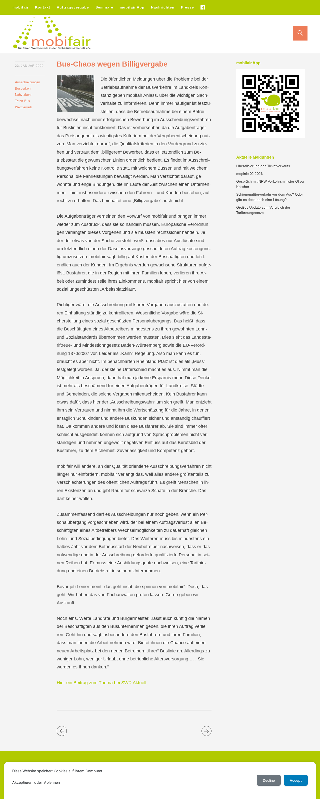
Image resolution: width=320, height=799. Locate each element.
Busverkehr (23, 88)
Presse (187, 7)
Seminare (104, 7)
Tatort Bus (22, 101)
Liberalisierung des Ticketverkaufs (263, 166)
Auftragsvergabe (73, 7)
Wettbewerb (23, 107)
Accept (296, 780)
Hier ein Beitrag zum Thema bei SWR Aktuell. (102, 682)
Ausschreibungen (27, 82)
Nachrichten (162, 7)
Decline (269, 780)
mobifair (20, 7)
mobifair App (132, 7)
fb (202, 7)
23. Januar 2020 (29, 66)
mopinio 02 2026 (249, 174)
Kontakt (42, 7)
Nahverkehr (23, 95)
